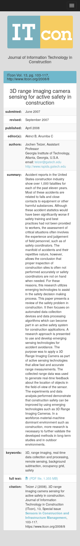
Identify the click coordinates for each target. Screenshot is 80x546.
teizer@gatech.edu (48, 162)
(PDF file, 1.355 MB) (43, 478)
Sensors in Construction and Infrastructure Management (47, 515)
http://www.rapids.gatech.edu (45, 166)
